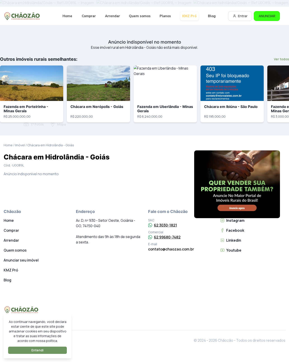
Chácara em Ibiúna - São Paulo (231, 106)
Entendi (37, 350)
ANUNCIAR (267, 16)
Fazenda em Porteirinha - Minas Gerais (26, 108)
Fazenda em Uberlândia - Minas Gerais (165, 108)
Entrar (242, 16)
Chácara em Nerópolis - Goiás (96, 106)
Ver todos (281, 59)
